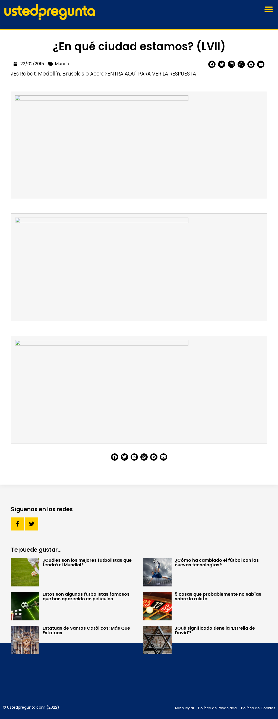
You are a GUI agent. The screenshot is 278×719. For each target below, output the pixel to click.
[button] (268, 9)
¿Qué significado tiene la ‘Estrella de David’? (215, 630)
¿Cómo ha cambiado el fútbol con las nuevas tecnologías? (217, 562)
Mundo (62, 64)
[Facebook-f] (17, 523)
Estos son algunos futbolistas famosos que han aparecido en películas (86, 596)
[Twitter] (31, 523)
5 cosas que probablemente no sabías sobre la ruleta (218, 596)
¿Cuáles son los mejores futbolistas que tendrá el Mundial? (87, 562)
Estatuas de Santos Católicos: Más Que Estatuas (86, 630)
